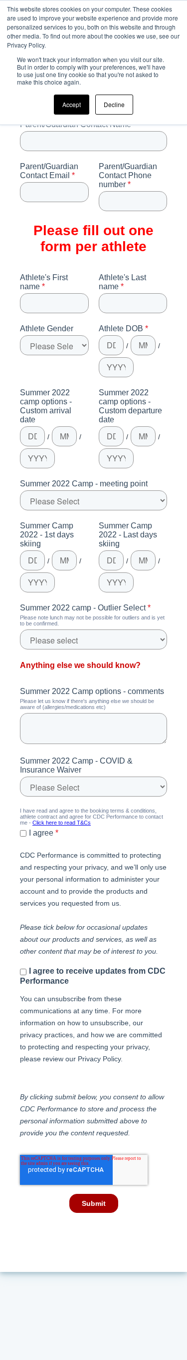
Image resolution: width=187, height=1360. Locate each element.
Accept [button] (71, 104)
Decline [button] (114, 104)
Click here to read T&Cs (61, 823)
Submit (94, 1203)
